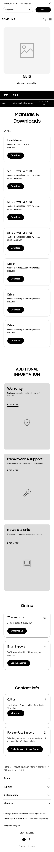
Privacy (22, 846)
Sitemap (31, 846)
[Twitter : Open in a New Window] (30, 839)
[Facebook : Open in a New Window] (24, 839)
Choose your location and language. (17, 3)
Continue (43, 10)
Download (15, 155)
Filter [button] (9, 131)
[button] (27, 778)
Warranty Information (27, 83)
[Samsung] (8, 19)
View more (16, 713)
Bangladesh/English (12, 825)
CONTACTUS (43, 103)
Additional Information (23, 103)
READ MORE (12, 404)
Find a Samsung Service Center (25, 749)
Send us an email (18, 663)
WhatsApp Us (17, 631)
